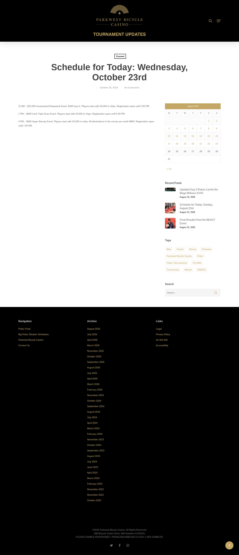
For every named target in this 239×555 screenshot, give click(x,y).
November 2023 (95, 439)
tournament (173, 269)
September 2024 (95, 406)
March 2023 (93, 478)
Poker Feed (24, 328)
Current (120, 56)
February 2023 (94, 483)
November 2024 (95, 395)
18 (177, 143)
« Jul (168, 168)
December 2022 (95, 489)
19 (185, 143)
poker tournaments (177, 263)
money (192, 249)
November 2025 (95, 351)
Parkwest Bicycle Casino (179, 256)
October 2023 (94, 445)
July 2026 (92, 334)
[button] (219, 21)
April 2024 (92, 423)
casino (180, 249)
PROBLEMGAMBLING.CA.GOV (128, 537)
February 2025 (94, 389)
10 (169, 136)
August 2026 (93, 328)
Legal (159, 328)
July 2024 (92, 417)
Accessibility (162, 345)
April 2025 (92, 378)
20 (193, 143)
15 (208, 136)
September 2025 (95, 362)
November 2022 (95, 494)
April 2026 (92, 340)
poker (200, 256)
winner (188, 269)
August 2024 (93, 411)
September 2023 (95, 450)
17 (169, 143)
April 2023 (92, 472)
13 (193, 136)
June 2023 (92, 467)
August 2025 (93, 367)
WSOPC (201, 269)
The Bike (196, 263)
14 (200, 136)
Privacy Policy (163, 334)
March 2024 (93, 428)
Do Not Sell (161, 340)
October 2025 (94, 356)
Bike (169, 249)
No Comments (132, 87)
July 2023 (92, 461)
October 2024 (94, 400)
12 (185, 136)
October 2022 (94, 500)
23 (216, 143)
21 (200, 143)
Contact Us (24, 345)
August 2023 (93, 456)
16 (216, 136)
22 (208, 143)
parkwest (206, 249)
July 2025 (92, 373)
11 (177, 136)
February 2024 (94, 434)
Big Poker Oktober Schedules (33, 334)
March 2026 (93, 345)
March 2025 (93, 384)
